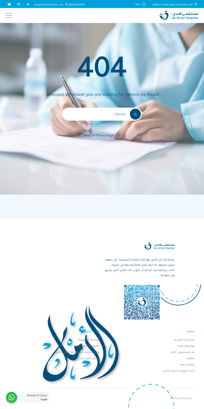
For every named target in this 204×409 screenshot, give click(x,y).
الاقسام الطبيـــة (184, 340)
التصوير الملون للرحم (87, 346)
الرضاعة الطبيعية (89, 340)
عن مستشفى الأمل (182, 352)
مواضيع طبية (186, 346)
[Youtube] (8, 5)
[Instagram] (18, 5)
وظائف (190, 358)
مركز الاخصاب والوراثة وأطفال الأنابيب (77, 352)
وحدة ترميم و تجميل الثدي (178, 370)
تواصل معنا (187, 364)
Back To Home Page (99, 136)
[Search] (135, 114)
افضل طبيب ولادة (88, 358)
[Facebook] (27, 5)
